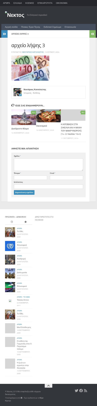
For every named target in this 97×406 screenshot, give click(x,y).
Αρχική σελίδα (11, 27)
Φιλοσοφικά (22, 245)
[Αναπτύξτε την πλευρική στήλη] (4, 34)
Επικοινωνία (70, 27)
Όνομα (17, 173)
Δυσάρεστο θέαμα (20, 128)
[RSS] (85, 390)
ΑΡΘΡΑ (6, 3)
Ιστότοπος (18, 182)
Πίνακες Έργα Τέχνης (30, 27)
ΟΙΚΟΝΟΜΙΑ (61, 3)
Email (52, 173)
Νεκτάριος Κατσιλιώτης (33, 52)
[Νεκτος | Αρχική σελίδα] (14, 15)
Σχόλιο (17, 156)
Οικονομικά (41, 126)
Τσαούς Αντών (23, 300)
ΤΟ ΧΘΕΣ (26, 297)
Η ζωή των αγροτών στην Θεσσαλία (23, 365)
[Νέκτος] (81, 390)
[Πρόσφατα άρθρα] (12, 222)
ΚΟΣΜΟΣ (29, 3)
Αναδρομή (21, 259)
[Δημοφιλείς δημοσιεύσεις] (25, 222)
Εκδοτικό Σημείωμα (52, 27)
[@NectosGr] (76, 390)
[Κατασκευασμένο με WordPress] (21, 398)
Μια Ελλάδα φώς (24, 327)
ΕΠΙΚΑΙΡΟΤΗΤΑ (45, 3)
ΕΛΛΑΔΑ (18, 3)
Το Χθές (20, 231)
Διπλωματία (22, 272)
